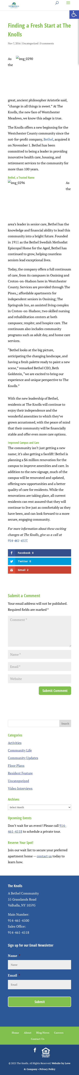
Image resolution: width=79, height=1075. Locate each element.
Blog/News (42, 1032)
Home (15, 1032)
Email (14, 975)
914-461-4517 (17, 540)
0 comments (47, 43)
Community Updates (23, 758)
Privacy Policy (47, 1069)
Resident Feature (20, 773)
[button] (74, 14)
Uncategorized (30, 43)
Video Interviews (20, 788)
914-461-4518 (18, 932)
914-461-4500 (18, 920)
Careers (58, 1032)
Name (14, 956)
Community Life (20, 750)
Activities (14, 743)
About (27, 1032)
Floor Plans (16, 765)
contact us (44, 856)
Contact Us (37, 1039)
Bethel (48, 139)
